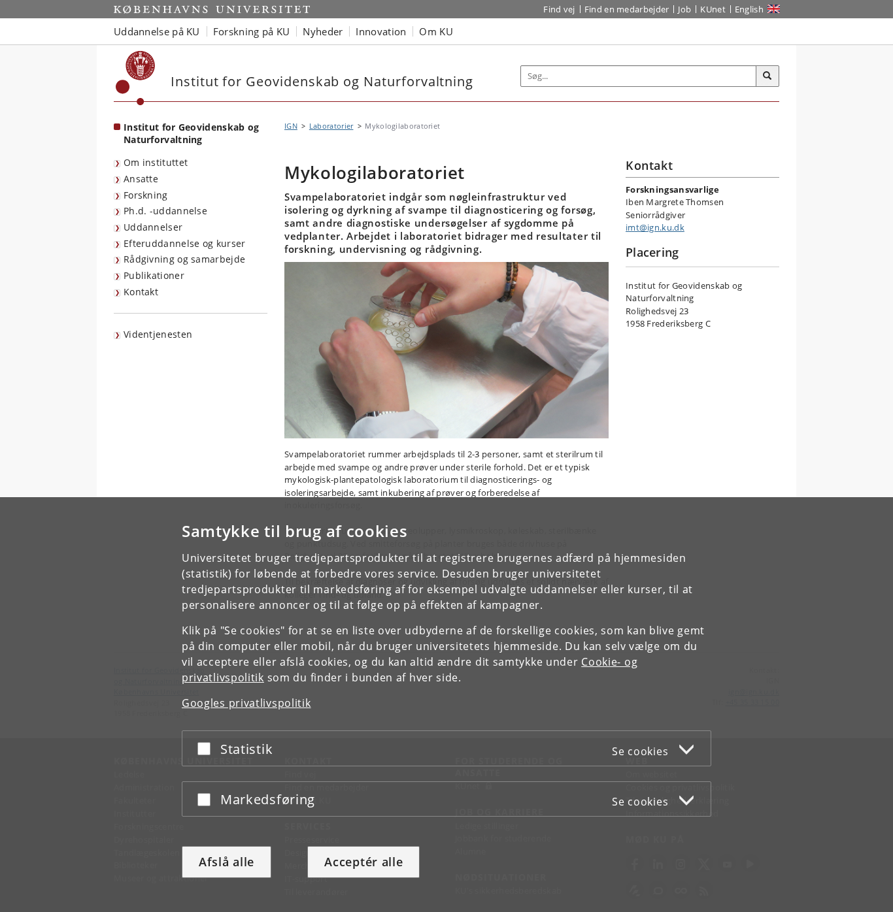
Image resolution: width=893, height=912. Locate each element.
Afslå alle (226, 862)
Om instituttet (156, 162)
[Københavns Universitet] (136, 78)
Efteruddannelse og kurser (185, 243)
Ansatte (141, 178)
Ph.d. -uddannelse (165, 210)
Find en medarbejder (626, 9)
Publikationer (154, 275)
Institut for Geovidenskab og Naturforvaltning (191, 133)
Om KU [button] (436, 31)
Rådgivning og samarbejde (184, 259)
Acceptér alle (363, 862)
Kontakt (141, 291)
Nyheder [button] (323, 31)
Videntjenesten (158, 334)
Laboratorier (331, 126)
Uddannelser (153, 227)
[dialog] (446, 704)
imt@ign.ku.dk (655, 227)
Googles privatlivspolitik (246, 703)
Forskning (146, 195)
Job (684, 9)
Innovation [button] (381, 31)
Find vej (559, 9)
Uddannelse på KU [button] (157, 31)
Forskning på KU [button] (251, 31)
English (749, 9)
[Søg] (767, 76)
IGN (290, 126)
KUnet (713, 9)
